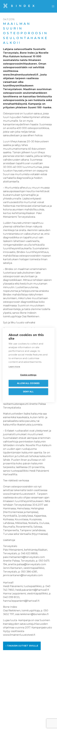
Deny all (28, 391)
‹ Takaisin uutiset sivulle (22, 645)
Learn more (14, 366)
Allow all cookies (28, 383)
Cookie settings (28, 375)
